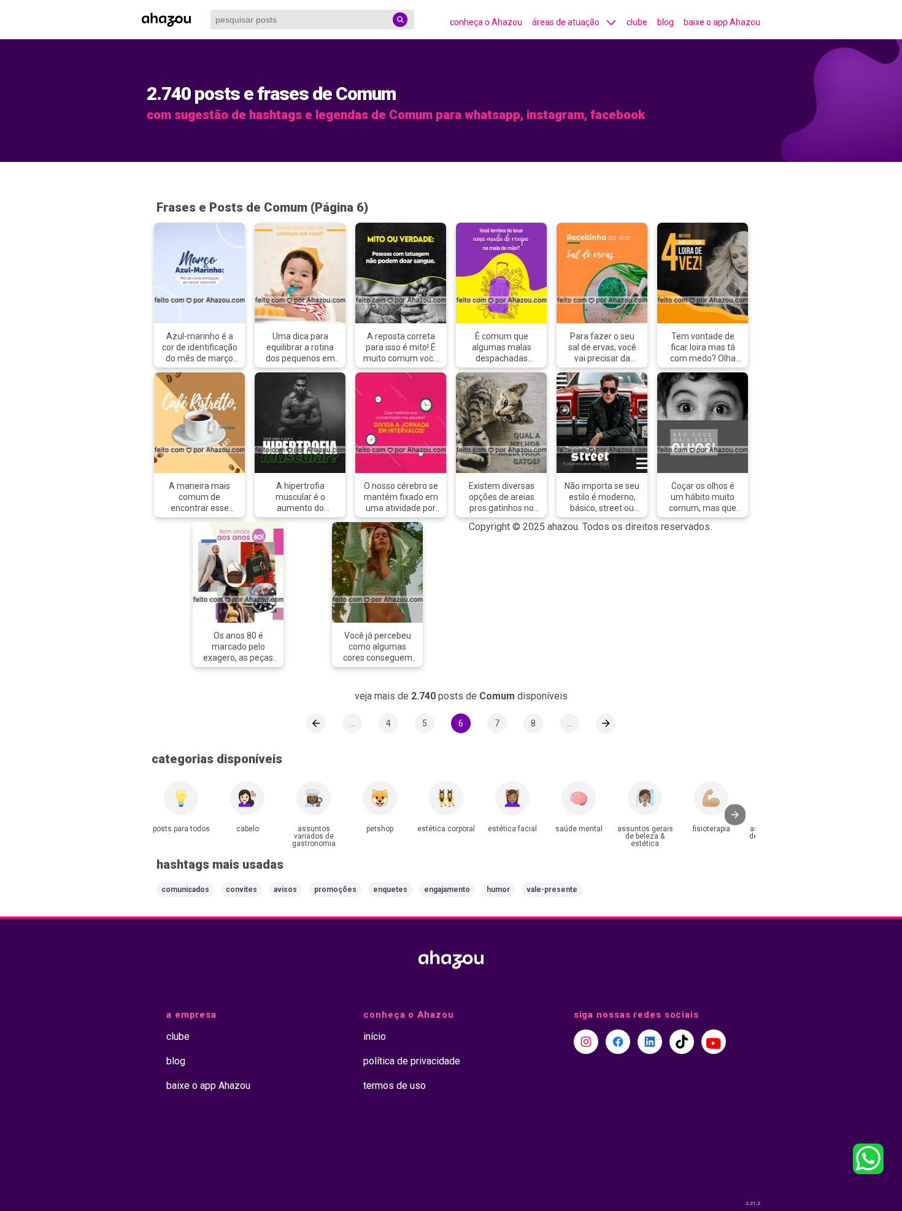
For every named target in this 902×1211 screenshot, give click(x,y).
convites (241, 889)
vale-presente (551, 889)
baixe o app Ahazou (722, 22)
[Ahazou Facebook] (618, 1041)
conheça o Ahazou (486, 22)
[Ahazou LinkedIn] (650, 1041)
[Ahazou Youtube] (713, 1041)
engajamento (447, 889)
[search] (400, 19)
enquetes (390, 889)
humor (498, 889)
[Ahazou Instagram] (586, 1041)
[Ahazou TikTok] (681, 1041)
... (352, 723)
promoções (335, 889)
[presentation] (735, 814)
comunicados (185, 889)
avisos (285, 889)
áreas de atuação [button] (565, 22)
